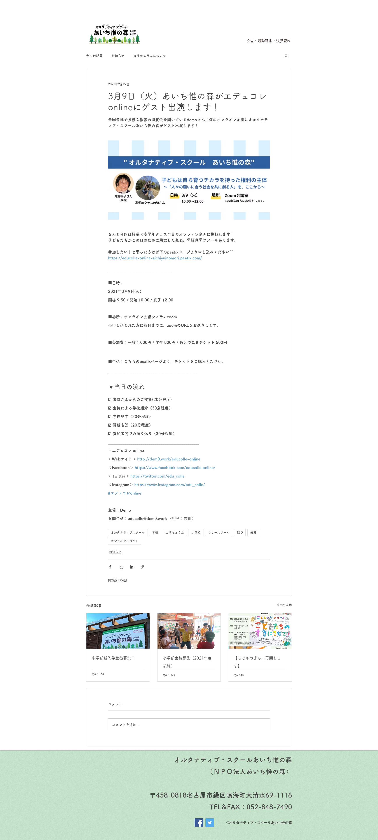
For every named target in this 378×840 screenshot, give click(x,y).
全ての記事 (94, 55)
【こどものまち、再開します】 (257, 662)
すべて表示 (284, 604)
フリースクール (218, 532)
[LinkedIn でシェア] (132, 567)
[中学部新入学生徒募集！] (118, 631)
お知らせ (117, 55)
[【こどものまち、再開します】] (260, 631)
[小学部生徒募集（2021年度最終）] (189, 631)
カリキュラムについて (149, 55)
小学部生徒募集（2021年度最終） (187, 662)
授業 (253, 532)
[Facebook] (199, 822)
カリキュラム (175, 532)
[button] (286, 55)
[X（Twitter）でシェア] (121, 567)
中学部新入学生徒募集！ (113, 658)
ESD (240, 532)
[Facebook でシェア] (110, 567)
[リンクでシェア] (142, 567)
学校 (155, 532)
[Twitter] (209, 822)
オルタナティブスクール (128, 532)
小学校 (196, 532)
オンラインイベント (124, 540)
